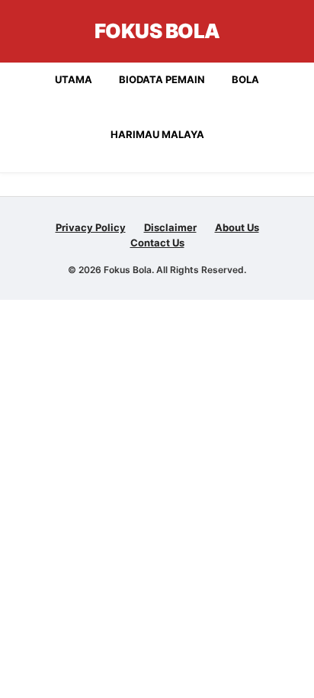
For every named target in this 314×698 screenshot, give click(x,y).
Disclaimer (170, 227)
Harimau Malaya (157, 134)
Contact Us (157, 242)
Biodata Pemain (162, 79)
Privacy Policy (91, 227)
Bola (245, 79)
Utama (73, 79)
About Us (237, 227)
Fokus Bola (157, 31)
